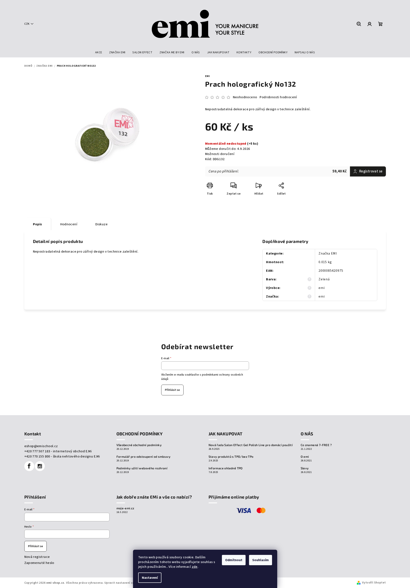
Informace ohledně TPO (226, 468)
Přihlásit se (172, 390)
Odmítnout (233, 560)
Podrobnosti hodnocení (278, 97)
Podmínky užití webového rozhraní (142, 468)
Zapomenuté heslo (39, 562)
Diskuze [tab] (101, 224)
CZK (26, 24)
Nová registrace (37, 556)
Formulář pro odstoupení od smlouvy (143, 456)
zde (195, 566)
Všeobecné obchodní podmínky (139, 445)
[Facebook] (29, 466)
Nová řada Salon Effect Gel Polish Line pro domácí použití (251, 445)
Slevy (305, 468)
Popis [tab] (37, 224)
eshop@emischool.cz (41, 446)
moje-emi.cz (125, 508)
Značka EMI (328, 253)
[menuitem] (99, 52)
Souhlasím (260, 560)
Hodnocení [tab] (68, 224)
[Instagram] (40, 466)
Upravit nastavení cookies (123, 583)
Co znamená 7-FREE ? (316, 445)
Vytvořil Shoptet (374, 582)
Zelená (324, 279)
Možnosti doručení (220, 154)
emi (207, 76)
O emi (305, 456)
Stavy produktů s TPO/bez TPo (231, 456)
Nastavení (150, 577)
